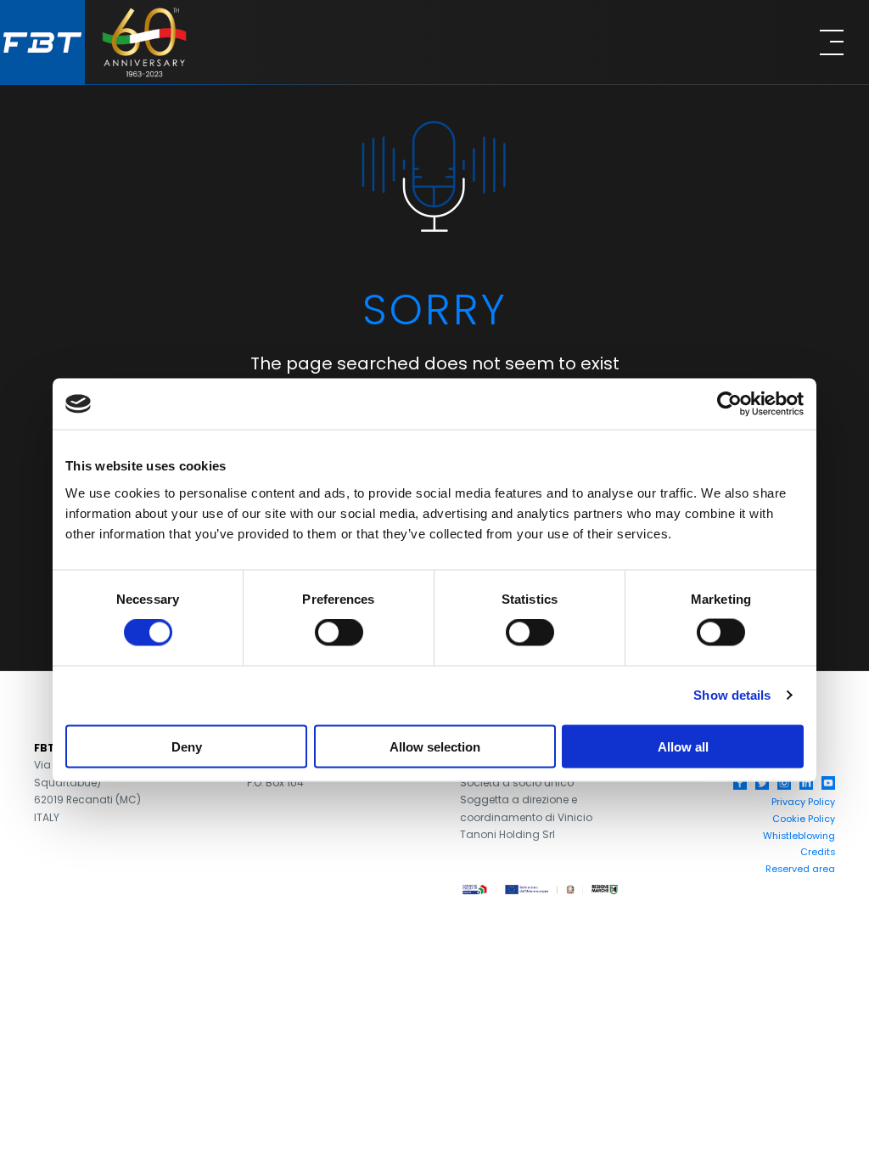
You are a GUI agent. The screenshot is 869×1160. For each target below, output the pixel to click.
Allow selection (435, 746)
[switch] (339, 632)
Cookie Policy (803, 818)
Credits (817, 852)
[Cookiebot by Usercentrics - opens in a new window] (729, 404)
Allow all (683, 746)
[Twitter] (762, 783)
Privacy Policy (803, 801)
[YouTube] (828, 783)
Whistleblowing (799, 835)
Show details (732, 695)
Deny (186, 746)
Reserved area (800, 869)
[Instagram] (784, 783)
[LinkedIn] (806, 783)
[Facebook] (740, 783)
